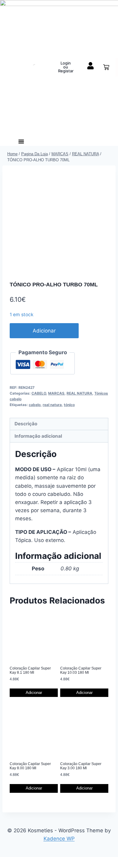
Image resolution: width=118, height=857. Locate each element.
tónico (69, 404)
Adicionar (44, 331)
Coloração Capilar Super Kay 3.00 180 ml (80, 766)
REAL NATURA (79, 393)
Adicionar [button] (34, 692)
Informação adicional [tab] (38, 436)
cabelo (35, 404)
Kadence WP (59, 839)
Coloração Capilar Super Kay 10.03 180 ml (80, 670)
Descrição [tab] (26, 424)
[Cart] (106, 67)
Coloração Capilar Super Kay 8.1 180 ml (30, 670)
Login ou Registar (66, 67)
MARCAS (56, 393)
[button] (21, 141)
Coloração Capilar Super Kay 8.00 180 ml (30, 766)
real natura (52, 404)
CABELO (38, 393)
